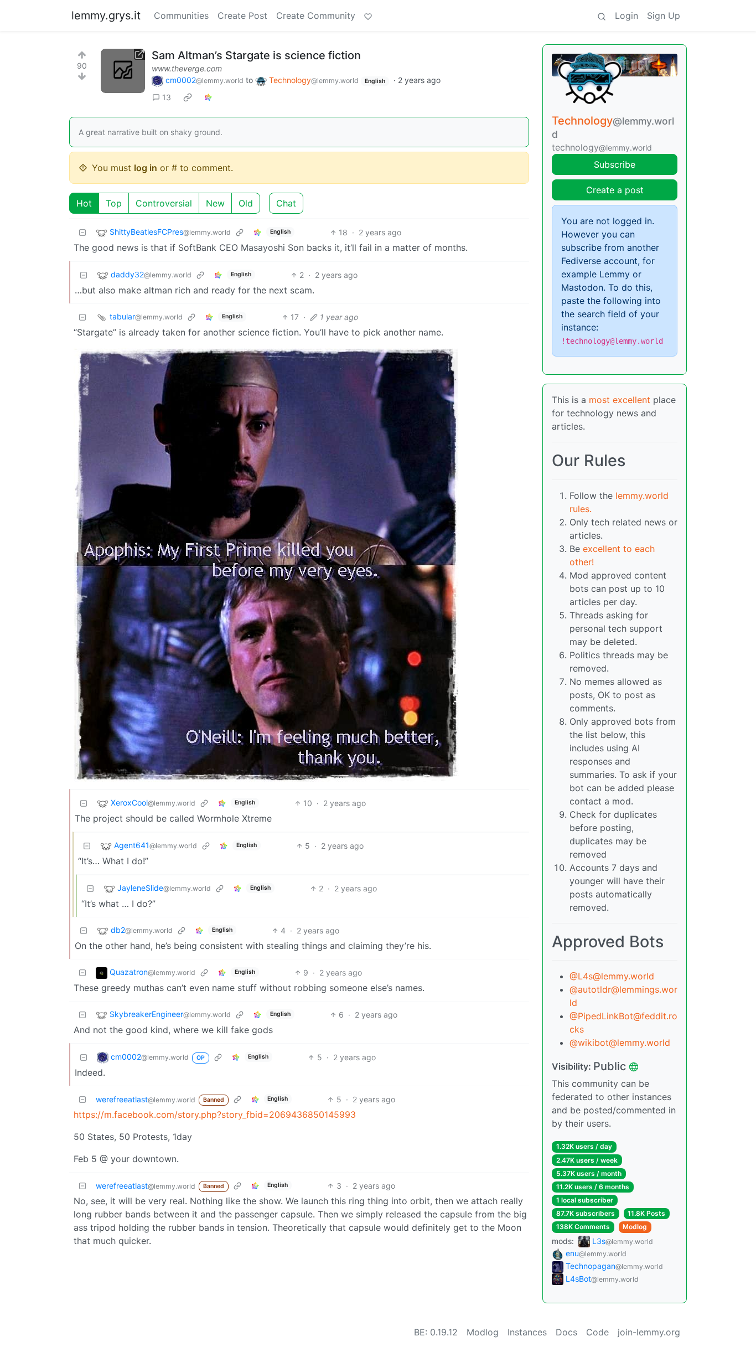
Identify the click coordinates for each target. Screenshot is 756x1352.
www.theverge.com (187, 68)
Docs (566, 1332)
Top (114, 203)
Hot (84, 203)
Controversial (164, 203)
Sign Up (663, 15)
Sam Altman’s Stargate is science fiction (256, 55)
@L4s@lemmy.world (611, 976)
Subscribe (614, 164)
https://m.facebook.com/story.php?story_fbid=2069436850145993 (215, 1114)
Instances (527, 1332)
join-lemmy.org (649, 1332)
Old (246, 203)
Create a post (615, 189)
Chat (286, 203)
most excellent (619, 399)
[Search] (601, 15)
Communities (181, 15)
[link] (187, 97)
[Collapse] (82, 232)
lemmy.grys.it (106, 15)
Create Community (315, 15)
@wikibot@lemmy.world (619, 1042)
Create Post (242, 15)
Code (597, 1332)
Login (626, 15)
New (215, 203)
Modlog (635, 1226)
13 (166, 97)
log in (145, 167)
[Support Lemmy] (368, 15)
